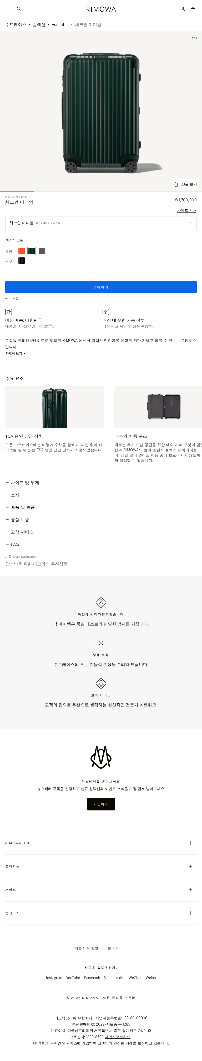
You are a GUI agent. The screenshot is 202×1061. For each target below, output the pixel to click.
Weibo (151, 977)
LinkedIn (117, 977)
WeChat (135, 978)
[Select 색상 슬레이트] (41, 251)
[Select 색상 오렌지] (21, 251)
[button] (194, 39)
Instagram (54, 977)
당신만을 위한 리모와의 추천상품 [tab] (37, 564)
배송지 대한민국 (89, 948)
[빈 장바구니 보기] (193, 9)
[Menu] (9, 9)
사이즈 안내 (186, 210)
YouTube (73, 977)
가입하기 (101, 804)
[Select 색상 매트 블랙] (21, 261)
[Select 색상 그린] (31, 251)
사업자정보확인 (117, 1037)
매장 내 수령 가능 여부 (124, 320)
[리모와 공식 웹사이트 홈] (101, 9)
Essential (60, 24)
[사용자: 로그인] (183, 9)
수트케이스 (15, 24)
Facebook (92, 977)
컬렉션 (39, 24)
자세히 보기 (14, 354)
